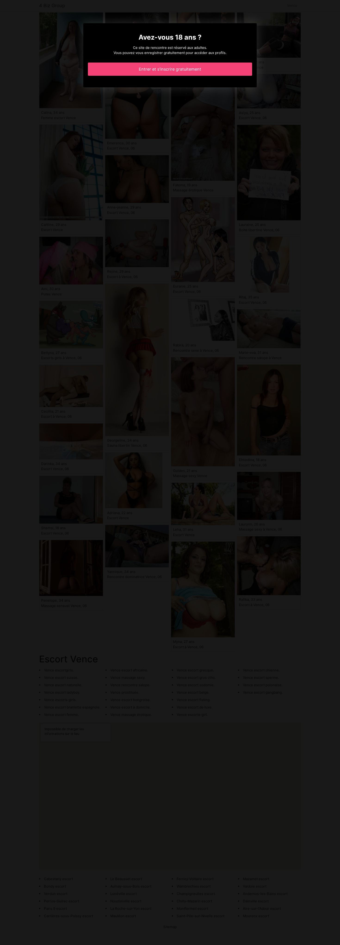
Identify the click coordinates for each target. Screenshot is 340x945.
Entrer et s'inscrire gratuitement (170, 69)
